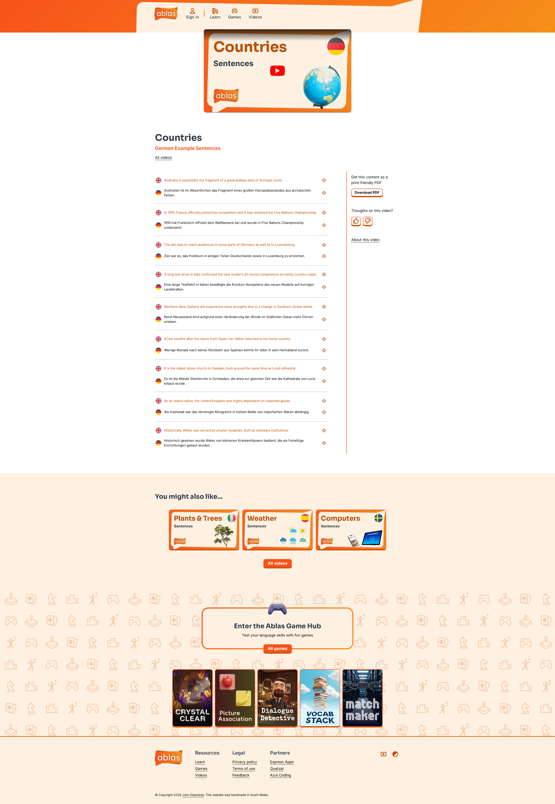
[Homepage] (166, 14)
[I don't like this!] (367, 221)
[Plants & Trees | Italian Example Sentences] (204, 530)
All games (277, 648)
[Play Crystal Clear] (192, 698)
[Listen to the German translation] (324, 193)
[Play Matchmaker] (362, 698)
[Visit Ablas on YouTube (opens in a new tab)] (383, 754)
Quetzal (277, 768)
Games (201, 768)
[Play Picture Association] (235, 698)
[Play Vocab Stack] (320, 698)
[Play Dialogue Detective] (277, 698)
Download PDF (367, 192)
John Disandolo (193, 795)
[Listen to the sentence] (324, 180)
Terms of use (243, 768)
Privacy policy (244, 762)
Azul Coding (280, 775)
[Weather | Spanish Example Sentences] (277, 530)
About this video (365, 239)
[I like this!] (356, 221)
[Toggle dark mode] (395, 754)
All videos (163, 157)
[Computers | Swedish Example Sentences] (351, 530)
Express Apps (282, 762)
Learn (200, 762)
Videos (201, 775)
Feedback (240, 775)
